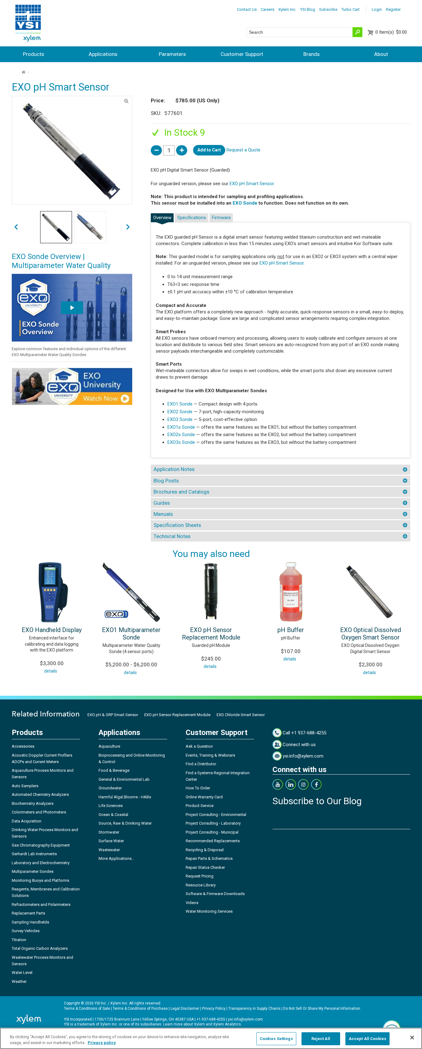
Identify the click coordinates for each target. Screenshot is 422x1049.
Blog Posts (166, 481)
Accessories (23, 746)
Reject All (320, 1038)
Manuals (163, 514)
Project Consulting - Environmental (216, 814)
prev (128, 227)
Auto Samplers (25, 786)
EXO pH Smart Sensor (252, 183)
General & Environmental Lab (124, 779)
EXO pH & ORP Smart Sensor (112, 714)
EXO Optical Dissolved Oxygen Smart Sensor (370, 633)
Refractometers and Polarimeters (41, 904)
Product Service (199, 805)
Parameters (172, 54)
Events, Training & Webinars (210, 755)
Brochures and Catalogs (181, 492)
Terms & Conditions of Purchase (140, 1008)
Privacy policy (102, 1042)
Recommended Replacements (213, 841)
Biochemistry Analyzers (32, 803)
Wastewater (109, 849)
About (381, 54)
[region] (211, 1038)
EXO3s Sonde (181, 442)
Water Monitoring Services (209, 911)
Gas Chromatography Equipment (41, 845)
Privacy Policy (214, 1008)
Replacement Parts (28, 913)
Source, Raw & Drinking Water (125, 823)
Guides (162, 503)
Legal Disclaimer (185, 1008)
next (16, 227)
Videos (192, 902)
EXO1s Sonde (181, 427)
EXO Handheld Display (52, 630)
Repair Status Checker (205, 867)
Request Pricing (199, 876)
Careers (267, 9)
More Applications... (116, 858)
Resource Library (201, 885)
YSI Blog (307, 9)
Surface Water (111, 841)
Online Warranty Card (204, 797)
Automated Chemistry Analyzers (40, 794)
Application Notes (174, 469)
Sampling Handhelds (30, 922)
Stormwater (109, 832)
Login (377, 9)
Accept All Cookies (367, 1038)
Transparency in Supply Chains (254, 1008)
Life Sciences (111, 805)
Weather (19, 981)
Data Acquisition (26, 821)
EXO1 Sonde (179, 404)
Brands (311, 54)
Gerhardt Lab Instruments (34, 854)
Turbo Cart (350, 9)
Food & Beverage (114, 770)
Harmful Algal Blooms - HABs (125, 797)
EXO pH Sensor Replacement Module (211, 633)
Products (33, 54)
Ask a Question (199, 746)
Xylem (199, 1024)
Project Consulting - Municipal (212, 832)
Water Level (22, 972)
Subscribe (328, 9)
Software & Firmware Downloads (215, 893)
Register (393, 9)
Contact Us (247, 9)
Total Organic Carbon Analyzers (40, 948)
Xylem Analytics (227, 1024)
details (50, 671)
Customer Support (242, 54)
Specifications (191, 217)
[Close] (412, 1037)
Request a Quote (243, 150)
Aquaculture (109, 746)
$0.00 (391, 32)
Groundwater (110, 788)
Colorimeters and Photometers (39, 812)
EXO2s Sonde (181, 434)
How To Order (198, 788)
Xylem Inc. (287, 9)
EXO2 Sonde (179, 411)
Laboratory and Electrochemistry (41, 862)
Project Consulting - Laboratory (213, 823)
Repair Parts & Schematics (209, 858)
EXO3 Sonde (179, 419)
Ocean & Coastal (113, 814)
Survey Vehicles (26, 930)
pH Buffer (290, 630)
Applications (103, 54)
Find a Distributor (201, 764)
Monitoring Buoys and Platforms (40, 880)
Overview (162, 217)
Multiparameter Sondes (32, 871)
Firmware (221, 217)
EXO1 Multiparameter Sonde (131, 633)
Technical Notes (172, 536)
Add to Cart (209, 149)
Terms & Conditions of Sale (87, 1008)
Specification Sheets (177, 525)
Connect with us (299, 744)
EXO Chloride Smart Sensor (241, 714)
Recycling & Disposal (205, 849)
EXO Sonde (245, 203)
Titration (19, 939)
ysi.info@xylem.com (303, 756)
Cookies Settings (276, 1038)
